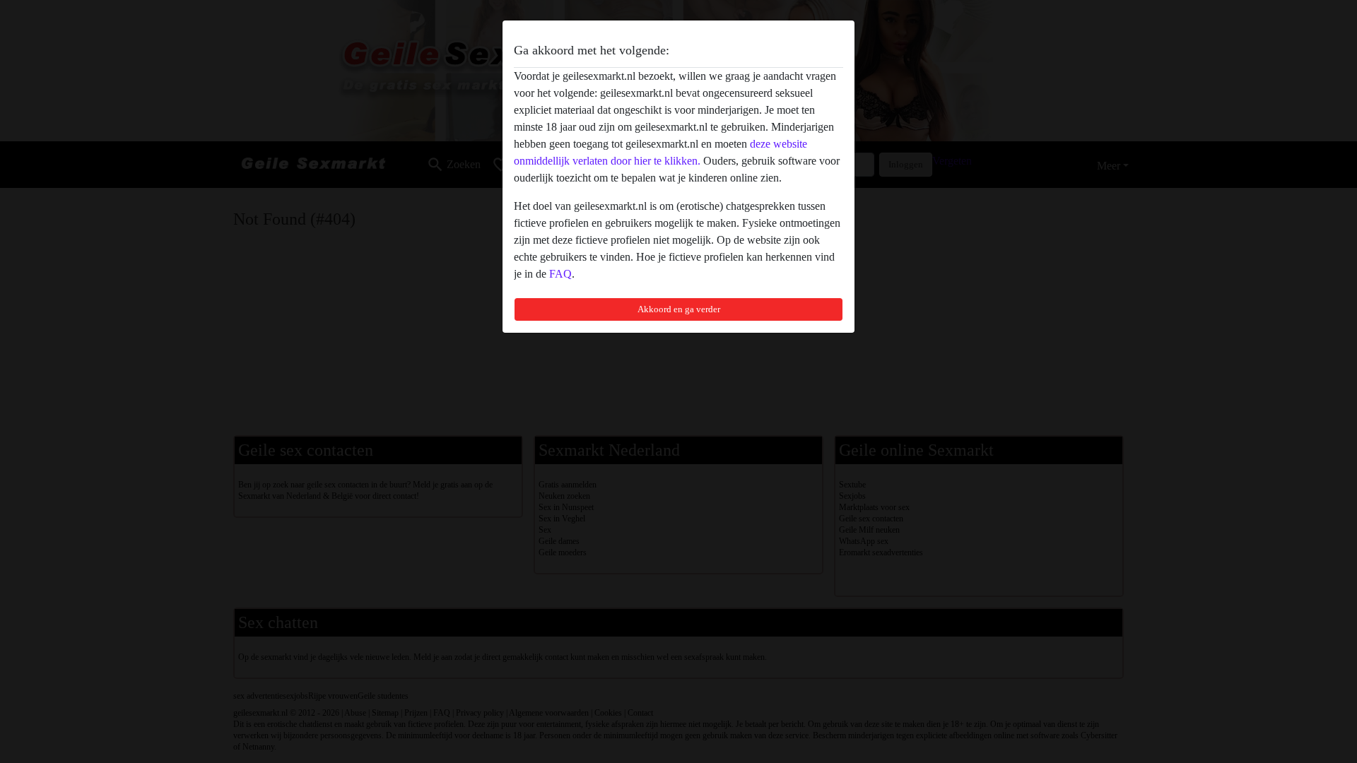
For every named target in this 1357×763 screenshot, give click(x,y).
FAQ (560, 274)
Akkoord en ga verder (679, 309)
